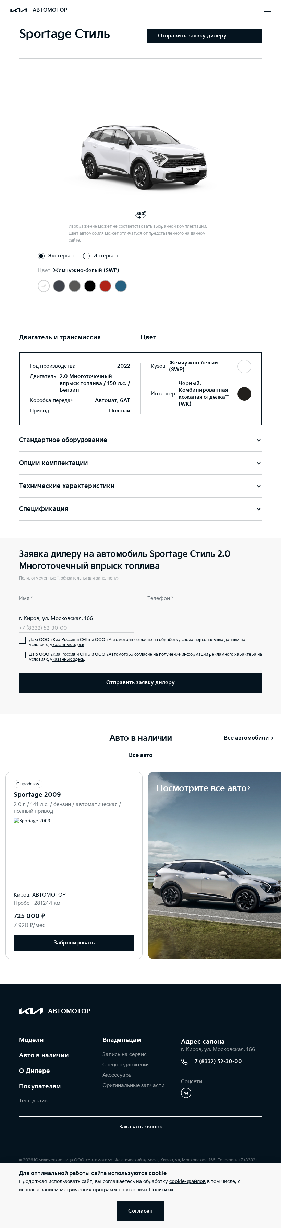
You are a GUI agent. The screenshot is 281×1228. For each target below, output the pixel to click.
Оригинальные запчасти (133, 1085)
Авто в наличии (44, 1055)
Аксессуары (117, 1075)
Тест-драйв (33, 1101)
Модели (31, 1040)
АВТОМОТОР (50, 10)
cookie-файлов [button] (187, 1181)
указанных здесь (67, 644)
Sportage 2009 (37, 794)
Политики (161, 1190)
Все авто (140, 755)
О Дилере (34, 1071)
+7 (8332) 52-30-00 (43, 628)
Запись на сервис (124, 1054)
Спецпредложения (126, 1065)
